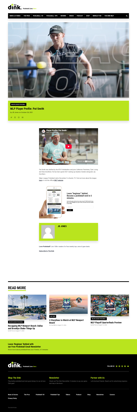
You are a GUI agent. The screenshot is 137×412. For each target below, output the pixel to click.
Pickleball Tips (52, 16)
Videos (71, 16)
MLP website (58, 180)
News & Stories (15, 16)
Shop (88, 16)
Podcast (80, 16)
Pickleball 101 (38, 16)
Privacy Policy (12, 398)
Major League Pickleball (18, 104)
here (40, 180)
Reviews (63, 16)
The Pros (26, 16)
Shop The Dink (14, 378)
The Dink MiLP (109, 16)
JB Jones (15, 112)
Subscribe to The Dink (46, 251)
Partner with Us (98, 378)
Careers (112, 395)
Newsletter (97, 16)
